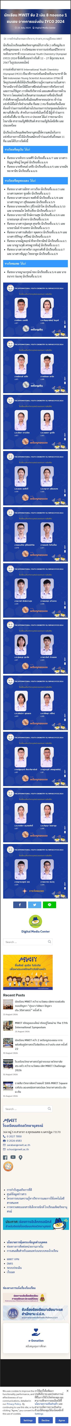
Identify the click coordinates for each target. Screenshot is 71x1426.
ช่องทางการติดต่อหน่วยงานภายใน (25, 1246)
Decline (46, 1420)
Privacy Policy (14, 1403)
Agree (62, 1420)
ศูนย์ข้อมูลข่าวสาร (16, 1194)
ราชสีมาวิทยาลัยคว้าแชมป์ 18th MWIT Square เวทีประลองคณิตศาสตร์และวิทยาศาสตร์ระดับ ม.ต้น (41, 1087)
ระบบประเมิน (14, 1267)
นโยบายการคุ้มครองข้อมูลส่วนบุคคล (27, 1242)
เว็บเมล (11, 1272)
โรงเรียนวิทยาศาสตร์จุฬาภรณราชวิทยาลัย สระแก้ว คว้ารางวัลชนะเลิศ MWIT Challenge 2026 (40, 1066)
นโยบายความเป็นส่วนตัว (46, 1403)
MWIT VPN (13, 1259)
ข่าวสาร (39, 38)
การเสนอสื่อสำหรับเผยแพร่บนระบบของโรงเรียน (32, 1251)
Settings (39, 1413)
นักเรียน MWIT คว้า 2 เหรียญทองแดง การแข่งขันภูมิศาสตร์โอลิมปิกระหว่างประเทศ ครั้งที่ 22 (41, 1044)
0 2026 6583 (14, 1140)
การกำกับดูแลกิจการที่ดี (19, 1190)
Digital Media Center (45, 27)
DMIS (10, 1263)
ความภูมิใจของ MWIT (52, 38)
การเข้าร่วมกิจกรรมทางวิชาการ (21, 38)
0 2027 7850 (14, 1136)
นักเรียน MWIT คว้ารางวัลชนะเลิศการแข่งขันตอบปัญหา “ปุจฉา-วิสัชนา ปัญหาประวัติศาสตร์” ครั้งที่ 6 (40, 1006)
